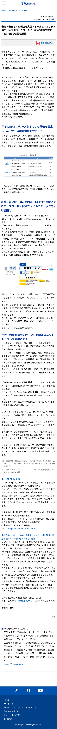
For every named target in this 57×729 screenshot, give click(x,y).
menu (4, 3)
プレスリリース (22, 10)
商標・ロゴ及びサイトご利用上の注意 (20, 707)
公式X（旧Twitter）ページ (16, 690)
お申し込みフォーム (27, 601)
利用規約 (8, 719)
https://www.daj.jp (13, 663)
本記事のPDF (47, 42)
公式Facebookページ (28, 690)
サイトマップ (9, 703)
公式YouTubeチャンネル (40, 690)
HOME (4, 10)
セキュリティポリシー (13, 715)
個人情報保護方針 (11, 711)
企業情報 (12, 10)
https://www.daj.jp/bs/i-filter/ (22, 528)
